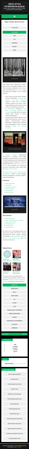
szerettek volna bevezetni (10, 238)
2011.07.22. (15, 27)
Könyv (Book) (8, 185)
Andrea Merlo (14, 288)
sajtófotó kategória (11, 155)
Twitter (15, 351)
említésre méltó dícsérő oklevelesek (14, 172)
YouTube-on (5, 281)
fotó (14, 35)
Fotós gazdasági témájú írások (14, 399)
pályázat (14, 46)
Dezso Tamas (14, 295)
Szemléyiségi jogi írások (14, 408)
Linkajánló (14, 43)
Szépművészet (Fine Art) (10, 187)
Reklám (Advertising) (10, 183)
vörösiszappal (19, 89)
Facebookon (11, 279)
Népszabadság (10, 108)
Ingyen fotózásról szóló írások (15, 428)
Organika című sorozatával (11, 169)
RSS (15, 344)
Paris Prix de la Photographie (14, 320)
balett (14, 292)
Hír (14, 39)
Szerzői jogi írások (14, 404)
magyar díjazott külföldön (14, 310)
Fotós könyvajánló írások (14, 438)
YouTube (15, 350)
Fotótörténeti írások (14, 413)
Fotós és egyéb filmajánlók (14, 374)
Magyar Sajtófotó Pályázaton (18, 236)
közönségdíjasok (6, 173)
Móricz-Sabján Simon (14, 313)
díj (14, 299)
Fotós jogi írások (14, 379)
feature (14, 303)
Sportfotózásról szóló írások (14, 423)
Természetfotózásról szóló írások (14, 418)
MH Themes (18, 447)
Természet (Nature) (9, 188)
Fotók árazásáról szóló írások (14, 384)
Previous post (5, 334)
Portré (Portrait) (9, 190)
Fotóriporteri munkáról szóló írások (14, 433)
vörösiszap (14, 328)
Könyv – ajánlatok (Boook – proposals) (14, 220)
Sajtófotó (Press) (9, 192)
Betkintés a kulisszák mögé (14, 394)
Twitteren (16, 279)
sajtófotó (14, 324)
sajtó (14, 50)
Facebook (15, 346)
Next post (24, 334)
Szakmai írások (14, 389)
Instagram (15, 348)
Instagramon (22, 279)
